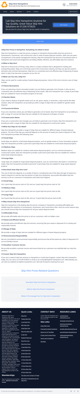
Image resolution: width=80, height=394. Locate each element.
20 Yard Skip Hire (26, 369)
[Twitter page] (78, 391)
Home (5, 11)
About (12, 11)
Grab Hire (24, 335)
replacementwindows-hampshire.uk (66, 336)
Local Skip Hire (25, 322)
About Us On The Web (47, 332)
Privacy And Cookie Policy (48, 335)
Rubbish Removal (26, 338)
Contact (36, 11)
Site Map (43, 341)
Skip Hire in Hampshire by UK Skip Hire (30, 379)
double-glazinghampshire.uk (68, 329)
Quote (28, 11)
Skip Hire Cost (25, 341)
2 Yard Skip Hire (26, 347)
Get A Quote (73, 11)
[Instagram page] (74, 391)
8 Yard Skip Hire (26, 357)
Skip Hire (24, 316)
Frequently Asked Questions (49, 329)
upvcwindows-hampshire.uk (68, 332)
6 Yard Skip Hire (26, 353)
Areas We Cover (45, 326)
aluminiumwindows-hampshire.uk (66, 325)
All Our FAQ (40, 41)
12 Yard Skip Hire (26, 363)
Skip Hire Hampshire (18, 3)
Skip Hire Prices (25, 344)
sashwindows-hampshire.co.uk (65, 317)
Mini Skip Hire (25, 325)
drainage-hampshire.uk (67, 321)
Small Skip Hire (25, 328)
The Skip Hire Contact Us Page (30, 375)
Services (19, 11)
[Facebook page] (71, 391)
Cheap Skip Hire (26, 319)
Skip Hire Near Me (26, 331)
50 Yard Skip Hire (26, 372)
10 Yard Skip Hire (26, 360)
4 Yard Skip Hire (26, 350)
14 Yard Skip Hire (26, 366)
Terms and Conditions (47, 338)
